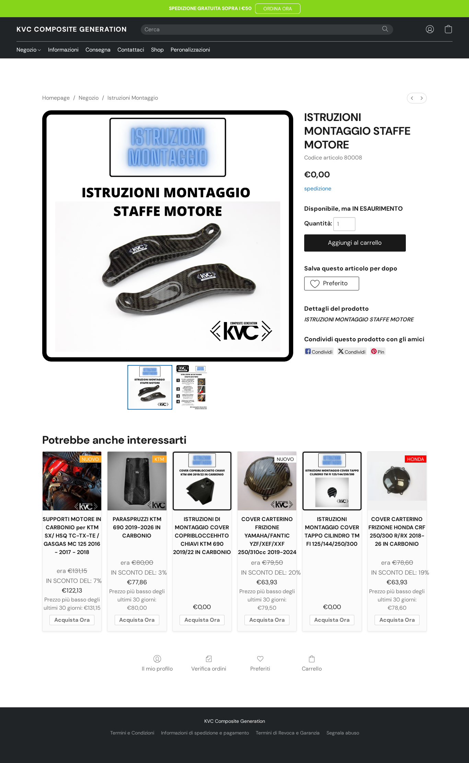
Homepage (56, 97)
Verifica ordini (208, 668)
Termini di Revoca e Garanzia (288, 733)
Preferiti (260, 668)
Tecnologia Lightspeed (235, 744)
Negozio (27, 49)
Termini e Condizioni (132, 733)
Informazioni (63, 49)
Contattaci (130, 49)
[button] (277, 8)
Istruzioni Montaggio (132, 97)
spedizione (317, 188)
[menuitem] (412, 98)
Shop (157, 49)
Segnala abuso (343, 733)
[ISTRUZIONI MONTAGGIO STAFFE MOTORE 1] (191, 387)
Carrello (312, 668)
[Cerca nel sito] (385, 29)
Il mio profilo (157, 668)
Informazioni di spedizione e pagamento (205, 733)
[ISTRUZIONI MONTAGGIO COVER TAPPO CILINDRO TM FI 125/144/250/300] (331, 481)
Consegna (98, 49)
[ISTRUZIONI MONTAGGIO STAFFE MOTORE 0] (149, 387)
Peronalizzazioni (190, 49)
